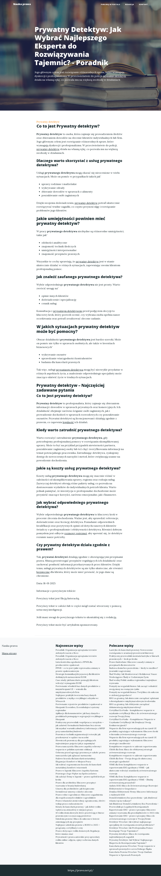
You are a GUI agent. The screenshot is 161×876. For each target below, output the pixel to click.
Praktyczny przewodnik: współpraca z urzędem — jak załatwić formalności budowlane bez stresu (80, 724)
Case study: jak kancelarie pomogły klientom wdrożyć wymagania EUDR (77, 681)
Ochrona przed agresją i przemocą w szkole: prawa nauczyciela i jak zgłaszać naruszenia (80, 754)
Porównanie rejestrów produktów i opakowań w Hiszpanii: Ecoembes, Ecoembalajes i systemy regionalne (79, 707)
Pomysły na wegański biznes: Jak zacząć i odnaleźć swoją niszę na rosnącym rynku (133, 687)
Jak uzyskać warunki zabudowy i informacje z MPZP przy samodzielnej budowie (80, 730)
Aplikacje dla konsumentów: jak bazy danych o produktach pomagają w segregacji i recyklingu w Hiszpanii (79, 716)
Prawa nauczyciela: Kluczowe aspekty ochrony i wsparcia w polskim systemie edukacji (78, 748)
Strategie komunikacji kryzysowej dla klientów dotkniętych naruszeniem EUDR (78, 675)
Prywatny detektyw (47, 121)
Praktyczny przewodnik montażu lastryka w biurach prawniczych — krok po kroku (134, 657)
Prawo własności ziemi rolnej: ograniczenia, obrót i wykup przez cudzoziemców (80, 802)
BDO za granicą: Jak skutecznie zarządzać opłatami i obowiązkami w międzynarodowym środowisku (134, 699)
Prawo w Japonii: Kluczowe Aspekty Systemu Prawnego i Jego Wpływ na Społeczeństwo (77, 772)
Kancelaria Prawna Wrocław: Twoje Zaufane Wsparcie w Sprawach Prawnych (130, 853)
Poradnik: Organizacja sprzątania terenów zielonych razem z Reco (76, 651)
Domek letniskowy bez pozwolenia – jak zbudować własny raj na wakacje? (133, 799)
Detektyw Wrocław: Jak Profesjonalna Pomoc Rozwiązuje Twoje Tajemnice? (131, 829)
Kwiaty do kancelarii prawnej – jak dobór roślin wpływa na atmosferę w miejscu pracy (78, 808)
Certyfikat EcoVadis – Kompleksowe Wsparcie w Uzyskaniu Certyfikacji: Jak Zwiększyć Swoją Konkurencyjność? (132, 722)
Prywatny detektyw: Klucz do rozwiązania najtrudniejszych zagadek (129, 835)
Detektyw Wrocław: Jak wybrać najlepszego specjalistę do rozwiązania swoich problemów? (131, 823)
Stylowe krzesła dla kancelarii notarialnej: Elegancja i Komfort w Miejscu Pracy (76, 760)
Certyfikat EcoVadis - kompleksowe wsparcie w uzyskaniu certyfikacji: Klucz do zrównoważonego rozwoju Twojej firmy (133, 713)
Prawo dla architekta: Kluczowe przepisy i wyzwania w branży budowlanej (76, 784)
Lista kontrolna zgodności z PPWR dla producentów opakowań (74, 663)
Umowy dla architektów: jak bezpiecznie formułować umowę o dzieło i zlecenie (75, 790)
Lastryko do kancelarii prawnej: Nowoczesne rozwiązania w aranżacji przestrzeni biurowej (131, 651)
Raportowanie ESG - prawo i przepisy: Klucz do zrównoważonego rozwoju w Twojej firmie (132, 817)
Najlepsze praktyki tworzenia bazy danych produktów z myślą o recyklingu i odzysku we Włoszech (77, 698)
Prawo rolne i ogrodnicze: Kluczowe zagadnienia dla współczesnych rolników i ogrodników (79, 796)
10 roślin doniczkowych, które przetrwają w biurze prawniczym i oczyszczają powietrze (80, 814)
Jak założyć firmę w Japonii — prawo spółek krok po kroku (80, 778)
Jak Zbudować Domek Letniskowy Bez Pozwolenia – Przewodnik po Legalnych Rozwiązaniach (133, 805)
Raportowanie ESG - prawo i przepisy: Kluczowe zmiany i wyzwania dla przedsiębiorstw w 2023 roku (134, 811)
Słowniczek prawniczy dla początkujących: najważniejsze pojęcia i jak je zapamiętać (76, 742)
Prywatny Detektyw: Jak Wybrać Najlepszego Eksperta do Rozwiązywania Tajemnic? (130, 841)
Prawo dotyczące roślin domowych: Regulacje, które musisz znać (78, 832)
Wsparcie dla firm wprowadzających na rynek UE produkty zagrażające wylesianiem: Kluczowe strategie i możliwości (132, 740)
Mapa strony (9, 653)
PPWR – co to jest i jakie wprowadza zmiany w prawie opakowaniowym (78, 669)
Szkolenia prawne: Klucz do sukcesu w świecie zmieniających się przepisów (77, 820)
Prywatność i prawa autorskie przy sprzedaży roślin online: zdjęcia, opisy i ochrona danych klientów (78, 840)
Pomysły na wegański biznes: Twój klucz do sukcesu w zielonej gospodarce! (134, 693)
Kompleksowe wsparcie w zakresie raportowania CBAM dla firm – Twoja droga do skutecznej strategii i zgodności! (133, 758)
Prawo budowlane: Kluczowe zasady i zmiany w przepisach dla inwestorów (131, 663)
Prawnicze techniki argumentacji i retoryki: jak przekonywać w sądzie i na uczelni (78, 736)
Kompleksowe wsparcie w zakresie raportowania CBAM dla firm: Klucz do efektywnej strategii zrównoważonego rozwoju (133, 749)
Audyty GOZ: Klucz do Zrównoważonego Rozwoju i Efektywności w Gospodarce (133, 787)
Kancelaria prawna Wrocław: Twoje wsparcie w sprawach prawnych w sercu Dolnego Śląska (132, 847)
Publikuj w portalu (110, 4)
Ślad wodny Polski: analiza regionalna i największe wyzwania (133, 681)
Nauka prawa (22, 4)
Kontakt (143, 4)
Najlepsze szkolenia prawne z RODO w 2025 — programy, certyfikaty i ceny (78, 826)
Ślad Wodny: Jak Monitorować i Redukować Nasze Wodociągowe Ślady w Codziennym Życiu (133, 675)
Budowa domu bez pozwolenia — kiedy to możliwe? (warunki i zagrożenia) (133, 669)
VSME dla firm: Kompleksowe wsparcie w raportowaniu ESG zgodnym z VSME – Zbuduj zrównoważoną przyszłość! (131, 779)
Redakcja (129, 4)
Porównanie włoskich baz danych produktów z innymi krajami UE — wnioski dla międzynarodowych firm (78, 689)
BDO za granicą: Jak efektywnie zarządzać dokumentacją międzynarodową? (129, 705)
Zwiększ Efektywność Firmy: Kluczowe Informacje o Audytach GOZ (133, 793)
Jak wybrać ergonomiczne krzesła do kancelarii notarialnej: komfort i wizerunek (78, 766)
